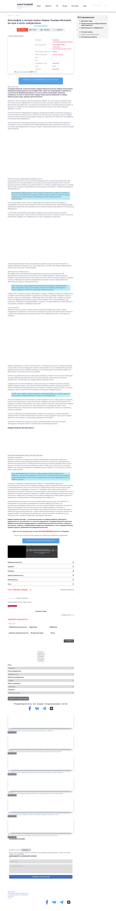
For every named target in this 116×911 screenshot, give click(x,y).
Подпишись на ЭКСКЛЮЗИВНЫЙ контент (41, 540)
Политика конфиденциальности (18, 893)
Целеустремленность (19, 633)
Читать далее (12, 732)
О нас (9, 898)
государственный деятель (62, 42)
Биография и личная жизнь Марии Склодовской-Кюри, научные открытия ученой (34, 751)
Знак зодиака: (14, 683)
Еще (84, 6)
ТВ (57, 6)
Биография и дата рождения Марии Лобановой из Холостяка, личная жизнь (33, 835)
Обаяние (53, 627)
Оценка (59, 30)
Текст (23, 30)
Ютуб (57, 69)
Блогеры (75, 6)
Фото (35, 30)
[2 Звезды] (10, 71)
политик (55, 40)
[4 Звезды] (12, 71)
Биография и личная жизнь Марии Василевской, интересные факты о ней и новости (35, 772)
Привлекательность (18, 627)
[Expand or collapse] (106, 17)
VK (53, 69)
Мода (65, 6)
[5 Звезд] (13, 71)
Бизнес (10, 792)
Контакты (11, 896)
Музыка (48, 6)
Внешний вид (37, 633)
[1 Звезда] (9, 71)
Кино (39, 6)
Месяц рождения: (16, 677)
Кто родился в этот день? (62, 49)
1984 (62, 45)
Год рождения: (14, 671)
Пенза (54, 54)
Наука (10, 750)
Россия (60, 54)
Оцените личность (67, 590)
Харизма (33, 627)
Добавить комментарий (40, 876)
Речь (53, 633)
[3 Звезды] (11, 71)
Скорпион (56, 47)
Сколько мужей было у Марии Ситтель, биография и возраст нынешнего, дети (33, 814)
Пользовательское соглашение (18, 895)
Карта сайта (11, 892)
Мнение (46, 30)
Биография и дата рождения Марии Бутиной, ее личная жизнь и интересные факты (35, 793)
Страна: (11, 690)
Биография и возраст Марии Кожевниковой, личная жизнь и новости (30, 731)
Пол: (10, 665)
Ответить (25, 850)
